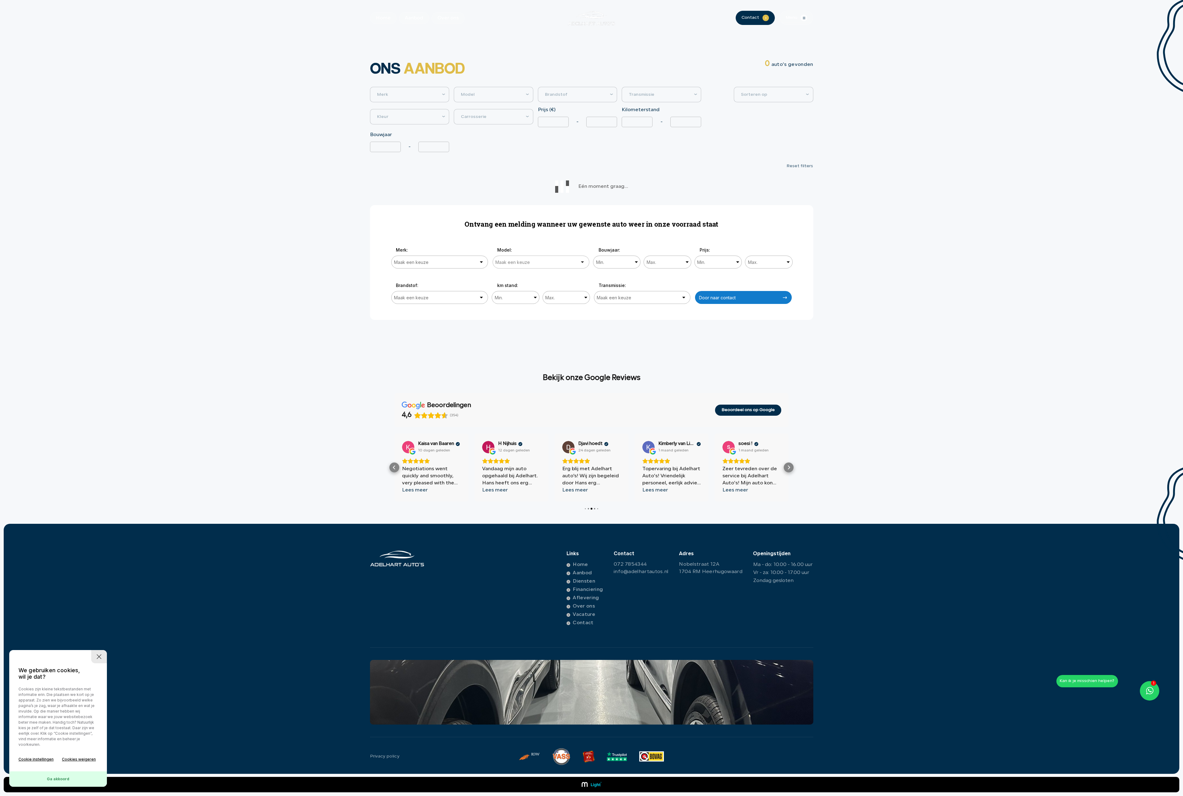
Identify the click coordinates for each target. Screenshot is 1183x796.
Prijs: (705, 250)
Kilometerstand (641, 109)
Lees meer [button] (415, 490)
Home (383, 18)
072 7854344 (630, 564)
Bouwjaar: (609, 250)
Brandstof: (407, 285)
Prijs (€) (547, 109)
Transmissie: (612, 285)
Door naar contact (717, 297)
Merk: (402, 250)
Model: (504, 250)
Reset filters (800, 166)
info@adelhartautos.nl (641, 571)
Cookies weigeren (79, 759)
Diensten (584, 581)
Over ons (448, 18)
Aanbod (414, 18)
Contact (583, 622)
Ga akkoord (58, 779)
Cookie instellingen (36, 759)
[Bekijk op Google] (408, 447)
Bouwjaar (381, 134)
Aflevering (586, 598)
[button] (394, 467)
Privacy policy (385, 756)
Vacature (584, 614)
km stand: (507, 285)
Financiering (588, 589)
